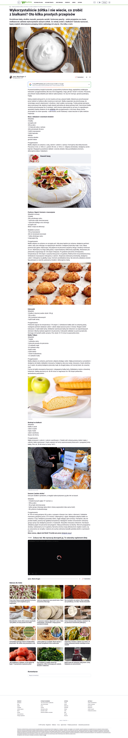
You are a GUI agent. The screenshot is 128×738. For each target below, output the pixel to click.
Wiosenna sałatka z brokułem (47, 712)
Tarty (65, 710)
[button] (99, 2)
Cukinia (42, 707)
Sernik (65, 704)
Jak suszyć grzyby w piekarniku (47, 702)
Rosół (18, 710)
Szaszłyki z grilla (44, 710)
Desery (65, 709)
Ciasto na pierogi (91, 704)
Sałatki (18, 705)
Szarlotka (66, 707)
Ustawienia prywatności (83, 724)
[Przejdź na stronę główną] (19, 3)
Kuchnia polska (38, 2)
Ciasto (65, 702)
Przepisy (67, 2)
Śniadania (19, 702)
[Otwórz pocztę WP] (94, 2)
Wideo (73, 2)
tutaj (45, 735)
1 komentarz (80, 77)
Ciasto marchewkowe (92, 702)
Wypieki (80, 2)
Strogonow (90, 707)
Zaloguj (104, 2)
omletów (52, 109)
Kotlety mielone (20, 709)
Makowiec (66, 705)
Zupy (18, 704)
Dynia (42, 705)
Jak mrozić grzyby (44, 704)
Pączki (65, 714)
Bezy (65, 712)
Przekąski (19, 707)
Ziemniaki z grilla (44, 709)
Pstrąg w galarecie (21, 715)
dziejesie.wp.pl (66, 533)
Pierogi (18, 712)
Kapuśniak (90, 705)
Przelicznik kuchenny (92, 710)
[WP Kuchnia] (28, 2)
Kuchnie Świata (49, 2)
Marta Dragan (20, 76)
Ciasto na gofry (91, 709)
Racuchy (66, 715)
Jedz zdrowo (59, 2)
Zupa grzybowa (20, 714)
